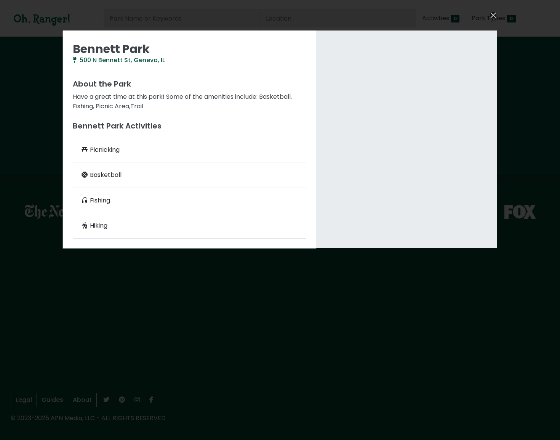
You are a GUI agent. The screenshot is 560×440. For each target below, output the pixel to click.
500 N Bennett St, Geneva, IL (121, 60)
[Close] (492, 15)
